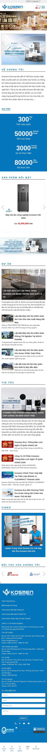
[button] (1, 21)
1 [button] (12, 28)
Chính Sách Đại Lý (8, 601)
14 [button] (40, 28)
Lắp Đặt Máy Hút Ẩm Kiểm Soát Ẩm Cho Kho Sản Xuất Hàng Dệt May (30, 319)
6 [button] (23, 28)
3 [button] (16, 28)
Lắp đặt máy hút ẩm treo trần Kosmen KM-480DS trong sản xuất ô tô (22, 294)
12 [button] (36, 28)
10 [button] (31, 28)
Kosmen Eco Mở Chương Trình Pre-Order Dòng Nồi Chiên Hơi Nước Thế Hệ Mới (29, 493)
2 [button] (14, 28)
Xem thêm (6, 109)
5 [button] (20, 28)
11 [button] (33, 28)
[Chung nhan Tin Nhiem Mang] (24, 729)
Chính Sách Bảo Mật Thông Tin (13, 610)
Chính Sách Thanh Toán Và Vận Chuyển (16, 618)
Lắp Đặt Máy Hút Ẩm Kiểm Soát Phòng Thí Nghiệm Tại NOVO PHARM (29, 336)
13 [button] (38, 28)
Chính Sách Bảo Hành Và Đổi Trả (14, 614)
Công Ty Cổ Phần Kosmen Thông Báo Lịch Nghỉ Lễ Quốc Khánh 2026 (29, 459)
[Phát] (23, 530)
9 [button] (29, 28)
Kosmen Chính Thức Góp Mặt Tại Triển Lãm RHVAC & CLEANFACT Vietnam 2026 (28, 476)
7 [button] (25, 28)
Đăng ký (23, 718)
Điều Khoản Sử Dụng (9, 605)
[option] (23, 21)
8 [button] (27, 28)
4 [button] (18, 28)
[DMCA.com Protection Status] (39, 730)
